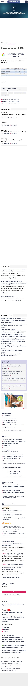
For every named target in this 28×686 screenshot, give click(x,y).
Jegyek (15, 118)
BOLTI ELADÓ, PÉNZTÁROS (13, 456)
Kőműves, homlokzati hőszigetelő (12, 439)
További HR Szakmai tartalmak (11, 577)
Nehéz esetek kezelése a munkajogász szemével (13, 493)
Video (5, 602)
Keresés (4, 586)
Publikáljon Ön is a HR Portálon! (11, 104)
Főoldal (3, 88)
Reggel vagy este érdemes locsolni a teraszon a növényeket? (12, 511)
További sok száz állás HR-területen (14, 430)
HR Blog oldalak (9, 541)
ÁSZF (5, 661)
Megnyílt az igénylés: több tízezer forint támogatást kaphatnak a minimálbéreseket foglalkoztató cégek (13, 336)
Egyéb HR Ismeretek (11, 88)
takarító (5, 447)
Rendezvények (8, 483)
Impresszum (11, 661)
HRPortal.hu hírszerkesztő (10, 44)
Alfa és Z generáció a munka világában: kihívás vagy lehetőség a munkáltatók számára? (12, 366)
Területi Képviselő (10, 461)
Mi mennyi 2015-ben (8, 90)
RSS (2, 661)
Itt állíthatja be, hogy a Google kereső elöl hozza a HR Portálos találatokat (15, 54)
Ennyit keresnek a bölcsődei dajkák (13, 331)
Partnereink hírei (10, 504)
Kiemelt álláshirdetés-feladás (14, 476)
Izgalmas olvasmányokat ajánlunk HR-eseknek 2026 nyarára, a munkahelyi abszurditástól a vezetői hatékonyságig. (13, 639)
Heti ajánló (7, 362)
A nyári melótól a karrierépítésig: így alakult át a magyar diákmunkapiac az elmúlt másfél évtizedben (14, 386)
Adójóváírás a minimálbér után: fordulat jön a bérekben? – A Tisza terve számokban (14, 325)
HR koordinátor (10, 420)
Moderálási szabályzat (7, 665)
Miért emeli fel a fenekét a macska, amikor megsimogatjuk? (14, 534)
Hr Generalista (9, 422)
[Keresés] (23, 2)
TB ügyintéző (9, 415)
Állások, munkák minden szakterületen (14, 472)
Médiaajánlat (17, 665)
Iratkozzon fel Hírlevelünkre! (10, 99)
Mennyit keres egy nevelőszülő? (12, 333)
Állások (6, 437)
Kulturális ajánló (8, 635)
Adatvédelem (17, 663)
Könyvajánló (7, 610)
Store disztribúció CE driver (13, 454)
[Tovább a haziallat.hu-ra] (14, 523)
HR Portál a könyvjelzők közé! (10, 101)
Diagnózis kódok (9, 584)
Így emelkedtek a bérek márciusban (13, 318)
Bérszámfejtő (9, 418)
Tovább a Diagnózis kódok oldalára (11, 594)
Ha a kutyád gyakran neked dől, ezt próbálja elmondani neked (12, 530)
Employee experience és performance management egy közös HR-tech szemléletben (12, 373)
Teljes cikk (12, 278)
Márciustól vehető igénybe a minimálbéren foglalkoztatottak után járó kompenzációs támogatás (13, 341)
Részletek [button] (6, 118)
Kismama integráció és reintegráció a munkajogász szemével (13, 496)
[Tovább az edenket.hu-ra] (14, 507)
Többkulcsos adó (8, 329)
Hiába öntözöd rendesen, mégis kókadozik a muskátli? (14, 518)
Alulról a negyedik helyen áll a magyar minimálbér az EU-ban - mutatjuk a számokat (14, 346)
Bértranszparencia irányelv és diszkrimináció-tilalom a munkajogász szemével (13, 486)
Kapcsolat (10, 663)
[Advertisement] (14, 206)
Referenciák (19, 661)
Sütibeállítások (5, 666)
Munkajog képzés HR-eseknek (11, 490)
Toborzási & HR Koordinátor (13, 425)
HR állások (7, 413)
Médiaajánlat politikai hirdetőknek (10, 668)
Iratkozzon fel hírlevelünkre (8, 670)
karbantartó (6, 445)
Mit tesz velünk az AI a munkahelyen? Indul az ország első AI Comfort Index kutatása (13, 380)
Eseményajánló (5, 109)
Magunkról (4, 663)
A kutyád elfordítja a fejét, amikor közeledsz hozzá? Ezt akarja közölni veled (13, 526)
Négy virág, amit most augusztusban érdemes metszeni (12, 514)
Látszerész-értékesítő (11, 458)
